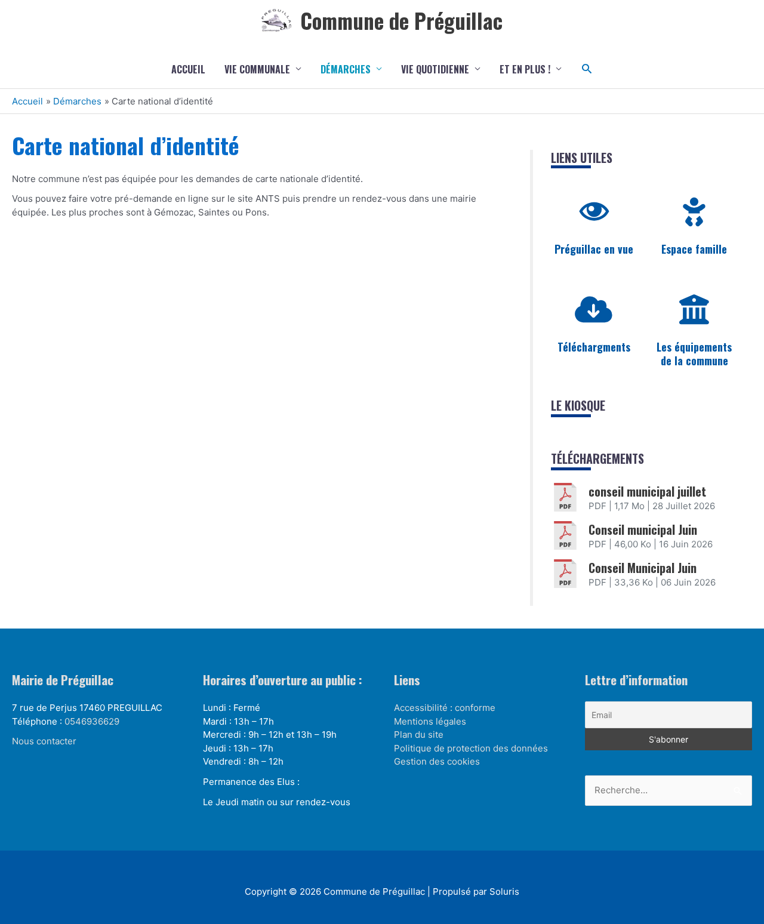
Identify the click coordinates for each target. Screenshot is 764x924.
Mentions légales (430, 721)
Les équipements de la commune (694, 353)
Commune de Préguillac (401, 20)
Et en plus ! (525, 69)
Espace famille (694, 249)
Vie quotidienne (435, 69)
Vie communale (257, 69)
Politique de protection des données (471, 748)
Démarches (346, 69)
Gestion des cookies (437, 761)
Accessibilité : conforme (444, 707)
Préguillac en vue (593, 249)
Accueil (188, 69)
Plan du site (418, 734)
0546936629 (91, 721)
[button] (587, 69)
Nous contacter (44, 741)
